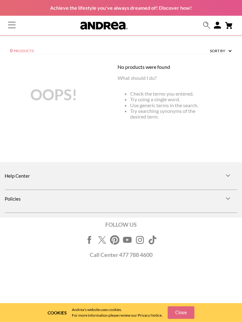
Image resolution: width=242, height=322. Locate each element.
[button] (206, 26)
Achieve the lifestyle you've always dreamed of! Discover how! (121, 8)
